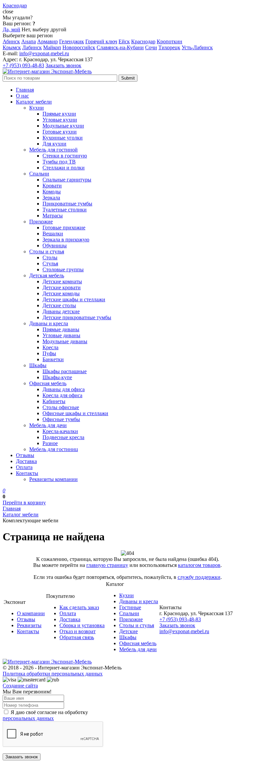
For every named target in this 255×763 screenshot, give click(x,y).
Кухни (36, 108)
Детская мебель (46, 275)
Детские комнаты (62, 281)
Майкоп (52, 47)
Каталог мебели (34, 102)
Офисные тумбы (61, 419)
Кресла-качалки (60, 431)
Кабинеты (53, 401)
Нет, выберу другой (44, 29)
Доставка (26, 461)
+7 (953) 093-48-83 (23, 65)
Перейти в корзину (24, 502)
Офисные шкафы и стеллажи (75, 413)
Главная (25, 90)
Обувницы (54, 245)
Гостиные (130, 607)
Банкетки (53, 359)
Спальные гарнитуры (66, 179)
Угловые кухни (59, 120)
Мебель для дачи (48, 425)
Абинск (11, 41)
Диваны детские (61, 311)
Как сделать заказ (79, 607)
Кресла (50, 347)
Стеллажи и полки (63, 167)
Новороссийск (78, 47)
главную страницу (107, 565)
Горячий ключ (101, 41)
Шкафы (37, 365)
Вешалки (52, 233)
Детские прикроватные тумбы (76, 317)
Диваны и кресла (48, 323)
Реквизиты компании (53, 479)
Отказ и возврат (77, 631)
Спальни (39, 173)
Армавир (47, 41)
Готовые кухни (59, 131)
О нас (22, 96)
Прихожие (41, 221)
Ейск (124, 41)
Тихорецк (169, 47)
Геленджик (71, 41)
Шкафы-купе (57, 377)
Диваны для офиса (63, 389)
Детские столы (59, 305)
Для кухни (54, 143)
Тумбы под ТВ (59, 161)
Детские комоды (61, 293)
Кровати (52, 185)
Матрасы (52, 215)
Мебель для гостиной (53, 149)
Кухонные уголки (62, 137)
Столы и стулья (46, 251)
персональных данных (28, 718)
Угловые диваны (61, 335)
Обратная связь (76, 637)
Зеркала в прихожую (65, 239)
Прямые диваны (60, 329)
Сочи (151, 47)
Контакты (27, 473)
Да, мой (11, 29)
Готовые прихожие (63, 227)
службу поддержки (199, 577)
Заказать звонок (63, 65)
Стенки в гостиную (64, 155)
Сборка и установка (82, 625)
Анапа (28, 41)
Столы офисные (60, 407)
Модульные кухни (63, 125)
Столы (49, 257)
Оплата (24, 467)
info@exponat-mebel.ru (44, 53)
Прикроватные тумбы (67, 203)
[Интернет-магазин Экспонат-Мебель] (47, 71)
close (8, 11)
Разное (50, 443)
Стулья (50, 263)
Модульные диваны (64, 341)
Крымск (12, 47)
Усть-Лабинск (197, 47)
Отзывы (25, 455)
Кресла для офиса (62, 395)
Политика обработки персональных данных (53, 673)
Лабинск (32, 47)
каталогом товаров (199, 565)
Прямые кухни (59, 114)
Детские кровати (61, 287)
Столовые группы (63, 269)
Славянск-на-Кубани (120, 47)
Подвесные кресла (63, 437)
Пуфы (49, 353)
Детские (128, 631)
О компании (31, 613)
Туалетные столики (64, 209)
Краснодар (143, 41)
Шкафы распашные (64, 371)
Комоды (51, 191)
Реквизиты (29, 625)
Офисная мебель (47, 383)
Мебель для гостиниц (53, 449)
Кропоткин (169, 41)
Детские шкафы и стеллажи (73, 299)
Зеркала (51, 197)
